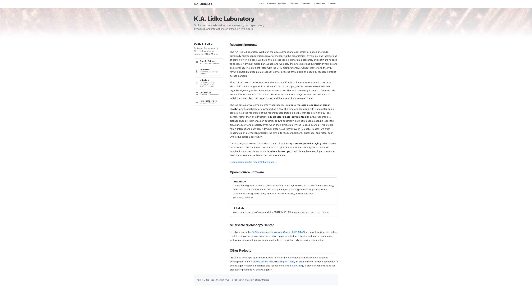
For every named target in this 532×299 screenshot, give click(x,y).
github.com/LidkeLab (320, 212)
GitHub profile (260, 261)
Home (261, 3)
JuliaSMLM (239, 181)
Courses (332, 3)
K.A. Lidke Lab (203, 4)
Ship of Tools (287, 261)
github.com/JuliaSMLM (243, 198)
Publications (319, 3)
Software (294, 3)
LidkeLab (238, 208)
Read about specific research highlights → (253, 162)
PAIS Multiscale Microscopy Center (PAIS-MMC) (278, 232)
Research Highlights (276, 3)
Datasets (305, 3)
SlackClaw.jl (296, 265)
